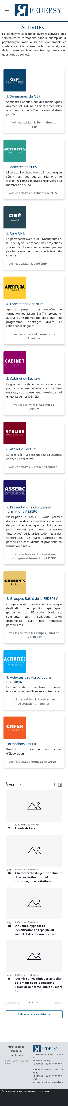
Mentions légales (16, 1047)
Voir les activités (34, 125)
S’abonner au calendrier (32, 1014)
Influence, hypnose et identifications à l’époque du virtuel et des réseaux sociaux (35, 930)
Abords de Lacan (26, 828)
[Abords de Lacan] (34, 806)
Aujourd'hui (34, 1002)
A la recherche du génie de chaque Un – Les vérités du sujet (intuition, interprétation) (38, 877)
